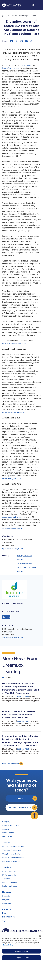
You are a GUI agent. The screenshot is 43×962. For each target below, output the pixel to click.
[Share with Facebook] (21, 41)
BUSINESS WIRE (26, 65)
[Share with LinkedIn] (11, 41)
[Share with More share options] (37, 41)
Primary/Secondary (24, 555)
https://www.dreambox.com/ (14, 343)
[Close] (40, 936)
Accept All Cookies (21, 958)
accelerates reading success (13, 517)
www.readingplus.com (11, 478)
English (6, 617)
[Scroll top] (34, 815)
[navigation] (38, 5)
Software (32, 567)
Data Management (24, 563)
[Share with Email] (26, 41)
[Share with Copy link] (31, 41)
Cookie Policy (8, 945)
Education (21, 559)
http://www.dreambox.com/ (14, 412)
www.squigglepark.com (12, 528)
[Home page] (11, 5)
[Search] (33, 5)
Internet (20, 571)
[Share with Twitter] (16, 41)
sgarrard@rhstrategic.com (12, 548)
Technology (22, 567)
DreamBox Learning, (10, 68)
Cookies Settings (21, 951)
